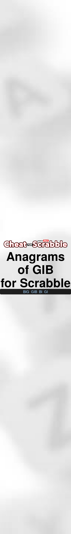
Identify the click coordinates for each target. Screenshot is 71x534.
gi (46, 291)
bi (40, 291)
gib (34, 291)
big (26, 291)
